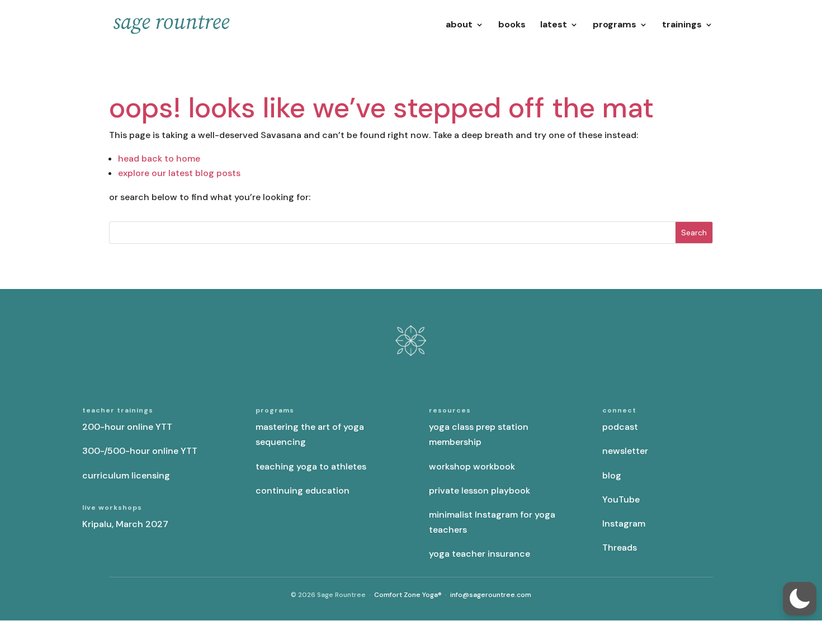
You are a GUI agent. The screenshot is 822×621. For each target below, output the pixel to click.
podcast (620, 427)
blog (611, 475)
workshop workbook (472, 466)
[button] (799, 598)
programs (614, 25)
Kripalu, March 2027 (125, 524)
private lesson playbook (479, 490)
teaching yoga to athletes (311, 466)
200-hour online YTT (127, 427)
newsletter (625, 451)
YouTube (621, 499)
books (512, 25)
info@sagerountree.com (490, 594)
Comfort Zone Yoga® (408, 594)
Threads (619, 547)
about (459, 25)
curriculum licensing (126, 475)
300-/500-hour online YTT (139, 451)
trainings (682, 25)
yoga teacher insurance (479, 554)
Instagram (623, 523)
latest (553, 25)
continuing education (302, 490)
